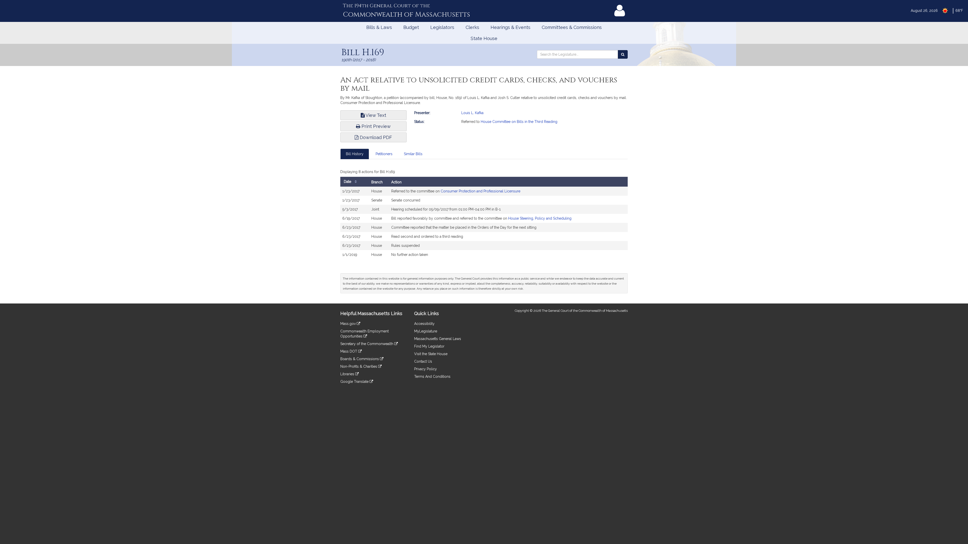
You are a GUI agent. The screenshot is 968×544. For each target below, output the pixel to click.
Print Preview (375, 126)
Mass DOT (349, 351)
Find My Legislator (429, 346)
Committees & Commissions (572, 27)
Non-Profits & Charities (359, 366)
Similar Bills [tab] (413, 154)
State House (484, 38)
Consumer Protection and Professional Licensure (480, 191)
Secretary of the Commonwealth (367, 344)
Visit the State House (430, 354)
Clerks (472, 27)
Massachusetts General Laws (437, 339)
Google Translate (355, 382)
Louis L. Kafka (472, 113)
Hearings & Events (510, 27)
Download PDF (375, 137)
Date (348, 182)
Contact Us (423, 361)
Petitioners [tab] (384, 154)
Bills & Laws (379, 27)
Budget (411, 27)
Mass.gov (348, 324)
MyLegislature (425, 331)
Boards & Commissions (360, 359)
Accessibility (424, 324)
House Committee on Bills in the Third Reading (519, 122)
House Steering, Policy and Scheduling (539, 218)
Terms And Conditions (432, 377)
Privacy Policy (425, 369)
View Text (375, 115)
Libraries (347, 374)
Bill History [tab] (355, 154)
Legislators (442, 27)
